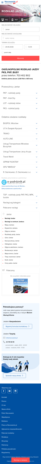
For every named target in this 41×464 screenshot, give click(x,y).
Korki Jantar (9, 260)
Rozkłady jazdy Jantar (12, 234)
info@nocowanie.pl (12, 338)
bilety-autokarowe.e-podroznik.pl (11, 189)
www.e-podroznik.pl (8, 186)
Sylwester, (18, 457)
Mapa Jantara (9, 225)
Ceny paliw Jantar (11, 263)
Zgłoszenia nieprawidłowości (12, 429)
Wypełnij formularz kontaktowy (16, 326)
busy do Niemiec (19, 186)
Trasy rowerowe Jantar (12, 257)
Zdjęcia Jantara (10, 231)
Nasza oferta (6, 409)
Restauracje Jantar (11, 250)
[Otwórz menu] (2, 2)
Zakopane (36, 457)
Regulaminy (6, 452)
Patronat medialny (8, 433)
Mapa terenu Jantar (11, 253)
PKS (6, 20)
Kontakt (4, 397)
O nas (4, 405)
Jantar (9, 214)
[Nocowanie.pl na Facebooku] (4, 391)
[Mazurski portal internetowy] (20, 286)
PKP (16, 20)
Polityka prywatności (9, 449)
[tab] (20, 92)
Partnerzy (5, 445)
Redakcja (5, 437)
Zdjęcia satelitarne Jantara (14, 247)
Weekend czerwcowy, (27, 457)
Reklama (5, 421)
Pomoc (4, 401)
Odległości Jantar (11, 244)
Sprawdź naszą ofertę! (13, 375)
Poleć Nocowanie (8, 413)
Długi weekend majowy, (9, 457)
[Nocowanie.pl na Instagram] (16, 391)
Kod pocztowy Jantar (12, 241)
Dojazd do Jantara (11, 228)
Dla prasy (5, 441)
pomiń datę (7, 52)
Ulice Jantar (9, 237)
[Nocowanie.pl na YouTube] (10, 391)
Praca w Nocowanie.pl (9, 425)
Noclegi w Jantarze (20, 460)
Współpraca (6, 417)
